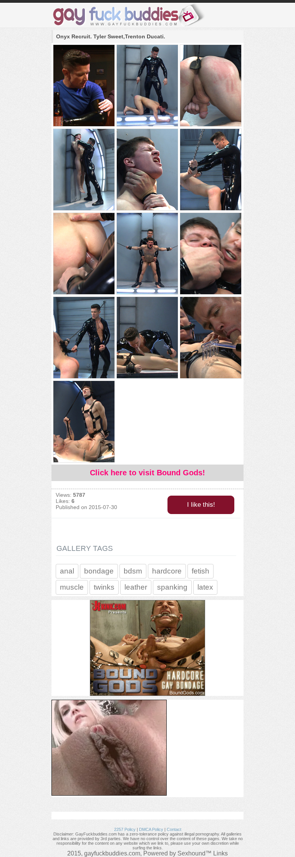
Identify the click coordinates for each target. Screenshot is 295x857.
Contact (174, 829)
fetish (200, 571)
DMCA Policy (151, 829)
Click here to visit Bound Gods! (147, 472)
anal (67, 571)
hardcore (167, 571)
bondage (99, 571)
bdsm (133, 571)
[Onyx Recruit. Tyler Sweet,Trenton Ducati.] (83, 86)
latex (205, 587)
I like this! (201, 504)
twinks (104, 587)
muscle (72, 587)
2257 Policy (125, 829)
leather (135, 587)
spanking (172, 587)
